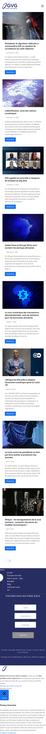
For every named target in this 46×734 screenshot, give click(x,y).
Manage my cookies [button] (7, 686)
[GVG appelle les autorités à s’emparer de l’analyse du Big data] (23, 160)
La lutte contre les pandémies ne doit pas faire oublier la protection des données (22, 455)
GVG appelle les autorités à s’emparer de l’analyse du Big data (22, 179)
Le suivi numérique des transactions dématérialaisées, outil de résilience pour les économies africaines (22, 315)
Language (25, 620)
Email (25, 612)
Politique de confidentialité (11, 657)
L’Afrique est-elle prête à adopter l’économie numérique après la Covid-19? (22, 382)
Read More (10, 72)
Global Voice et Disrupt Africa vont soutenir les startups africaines (21, 246)
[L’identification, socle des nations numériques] (23, 93)
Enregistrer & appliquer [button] (8, 733)
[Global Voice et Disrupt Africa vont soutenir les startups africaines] (23, 227)
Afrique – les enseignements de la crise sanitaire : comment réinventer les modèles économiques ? (23, 522)
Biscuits (27, 657)
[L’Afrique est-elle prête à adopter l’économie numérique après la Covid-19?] (23, 362)
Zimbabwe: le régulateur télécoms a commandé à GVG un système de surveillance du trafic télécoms (22, 46)
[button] (42, 6)
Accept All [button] (18, 686)
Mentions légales (38, 657)
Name (25, 603)
